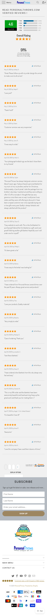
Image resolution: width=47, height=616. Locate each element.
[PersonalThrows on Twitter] (13, 576)
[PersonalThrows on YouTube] (21, 576)
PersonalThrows (20, 586)
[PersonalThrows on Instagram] (29, 576)
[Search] (38, 2)
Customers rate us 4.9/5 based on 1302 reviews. (29, 581)
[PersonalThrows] (23, 2)
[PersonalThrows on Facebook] (17, 576)
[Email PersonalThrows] (34, 576)
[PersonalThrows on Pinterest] (25, 576)
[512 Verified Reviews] (23, 542)
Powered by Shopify (31, 586)
